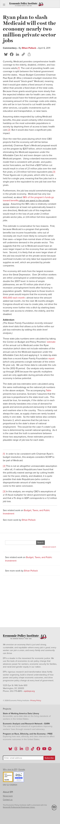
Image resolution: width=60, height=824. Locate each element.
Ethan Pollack (29, 48)
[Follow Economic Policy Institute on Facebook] (38, 749)
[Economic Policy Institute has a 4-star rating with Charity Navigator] (19, 777)
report (51, 358)
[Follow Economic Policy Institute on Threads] (16, 749)
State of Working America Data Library (21, 713)
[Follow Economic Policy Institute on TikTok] (32, 749)
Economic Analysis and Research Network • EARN (26, 723)
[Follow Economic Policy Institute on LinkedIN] (21, 749)
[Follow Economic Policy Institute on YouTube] (43, 749)
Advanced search (49, 547)
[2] (9, 129)
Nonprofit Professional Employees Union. (19, 807)
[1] (19, 68)
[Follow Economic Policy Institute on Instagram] (27, 749)
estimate (51, 341)
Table (48, 390)
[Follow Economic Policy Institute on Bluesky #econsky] (10, 749)
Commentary (10, 48)
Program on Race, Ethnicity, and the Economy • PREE (27, 734)
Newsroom (8, 796)
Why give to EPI (10, 769)
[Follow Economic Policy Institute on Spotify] (49, 749)
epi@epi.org (29, 691)
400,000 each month (14, 297)
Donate (21, 769)
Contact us (8, 799)
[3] (54, 171)
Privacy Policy (35, 700)
